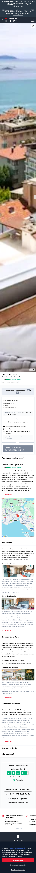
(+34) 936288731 (20, 793)
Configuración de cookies (18, 865)
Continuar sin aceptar (18, 870)
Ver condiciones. (18, 6)
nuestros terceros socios (18, 848)
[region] (18, 857)
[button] (3, 20)
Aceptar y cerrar (18, 860)
